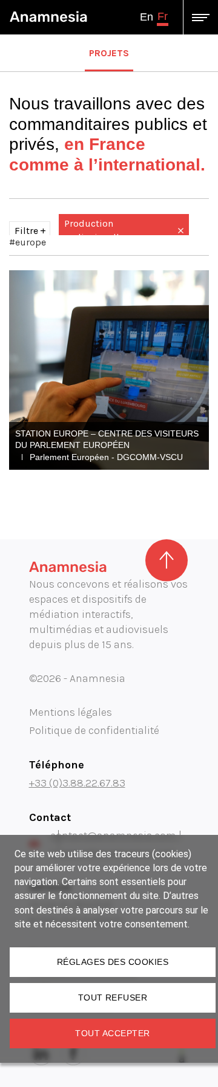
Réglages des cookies (112, 962)
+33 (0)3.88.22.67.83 (77, 783)
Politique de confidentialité (94, 730)
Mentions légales (70, 712)
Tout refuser (113, 997)
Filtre (26, 230)
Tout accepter (112, 1033)
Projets (109, 53)
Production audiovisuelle (94, 230)
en (146, 17)
